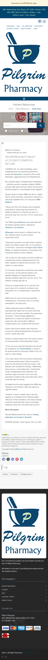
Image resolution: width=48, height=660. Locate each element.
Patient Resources (22, 109)
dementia (17, 174)
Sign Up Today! (26, 28)
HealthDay (17, 449)
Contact (5, 590)
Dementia (14, 474)
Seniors (5, 474)
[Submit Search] (41, 125)
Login (35, 28)
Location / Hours (12, 28)
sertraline (20, 227)
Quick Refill (38, 26)
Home (11, 109)
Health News (13, 131)
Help (18, 26)
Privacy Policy (7, 600)
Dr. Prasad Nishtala (24, 348)
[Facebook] (39, 21)
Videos (27, 131)
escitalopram (21, 222)
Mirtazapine (9, 232)
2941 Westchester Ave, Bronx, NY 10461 (18, 9)
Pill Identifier (27, 26)
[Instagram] (44, 21)
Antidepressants (26, 474)
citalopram (9, 227)
